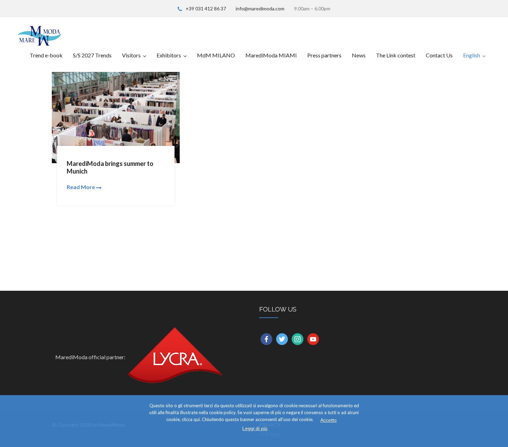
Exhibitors (169, 55)
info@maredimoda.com (260, 8)
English (471, 55)
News (359, 55)
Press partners (324, 55)
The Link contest (395, 55)
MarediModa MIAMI (271, 55)
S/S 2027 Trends (92, 55)
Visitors (131, 55)
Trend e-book (46, 55)
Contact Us (439, 55)
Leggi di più (254, 428)
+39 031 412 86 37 (206, 8)
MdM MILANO (216, 55)
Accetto (328, 420)
